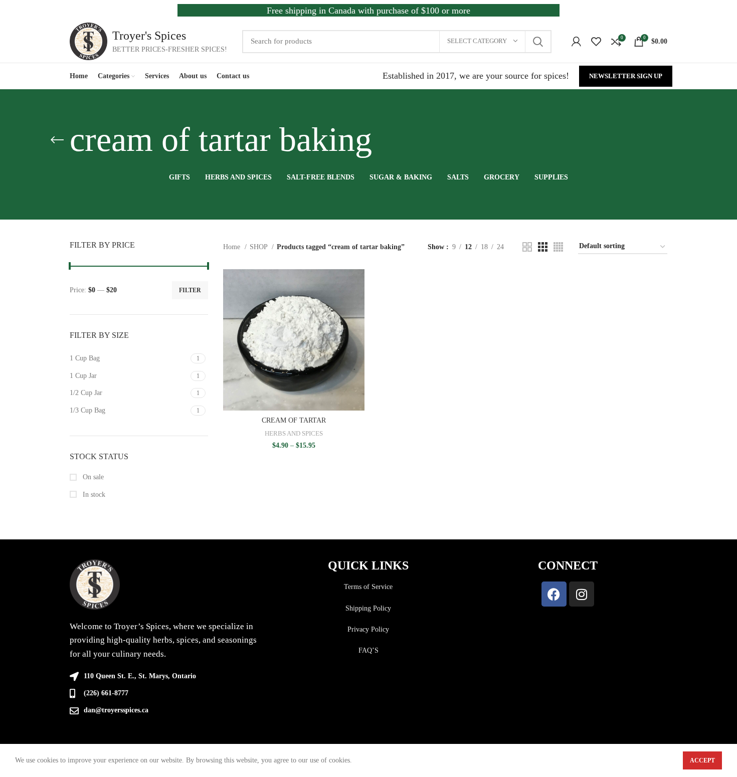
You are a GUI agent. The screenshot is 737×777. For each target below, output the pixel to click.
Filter (190, 290)
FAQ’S (368, 650)
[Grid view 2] (527, 247)
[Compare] (357, 285)
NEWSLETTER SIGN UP (625, 76)
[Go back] (57, 140)
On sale (92, 477)
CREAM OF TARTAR (294, 420)
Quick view (357, 308)
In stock (93, 494)
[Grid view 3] (542, 247)
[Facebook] (554, 594)
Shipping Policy (368, 608)
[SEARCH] (537, 41)
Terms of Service (368, 587)
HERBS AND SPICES (294, 433)
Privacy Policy (368, 629)
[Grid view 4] (558, 247)
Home (232, 247)
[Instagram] (581, 594)
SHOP (259, 247)
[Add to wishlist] (357, 330)
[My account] (576, 42)
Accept (702, 760)
